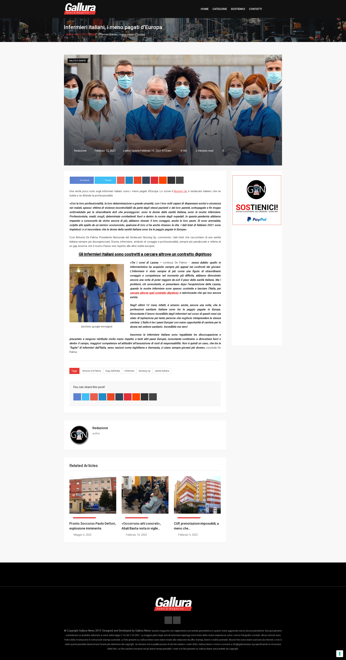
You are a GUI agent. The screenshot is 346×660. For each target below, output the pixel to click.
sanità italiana (162, 370)
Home (69, 34)
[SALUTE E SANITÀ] (92, 497)
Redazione (100, 428)
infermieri (129, 370)
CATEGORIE (219, 9)
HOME (205, 9)
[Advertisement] (256, 290)
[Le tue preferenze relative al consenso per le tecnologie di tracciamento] (339, 653)
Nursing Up (144, 370)
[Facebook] (77, 396)
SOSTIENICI (238, 9)
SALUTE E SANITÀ (86, 34)
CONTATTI (255, 9)
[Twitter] (86, 396)
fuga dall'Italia (112, 370)
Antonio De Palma (91, 370)
